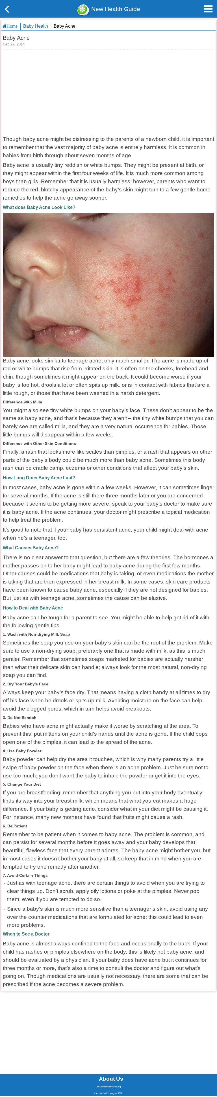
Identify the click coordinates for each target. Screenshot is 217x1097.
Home (12, 26)
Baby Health (35, 26)
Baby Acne (64, 26)
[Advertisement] (108, 92)
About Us (111, 1079)
